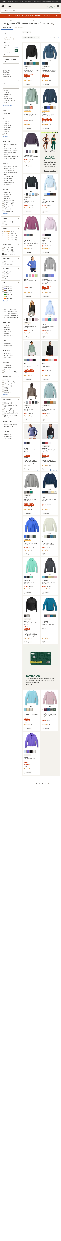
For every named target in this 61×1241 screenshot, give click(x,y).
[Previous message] (5, 16)
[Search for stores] (16, 50)
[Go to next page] (48, 783)
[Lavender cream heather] (36, 319)
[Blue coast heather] (49, 235)
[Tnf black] (36, 151)
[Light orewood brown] (49, 360)
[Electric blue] (48, 194)
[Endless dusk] (27, 151)
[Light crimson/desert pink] (55, 360)
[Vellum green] (49, 577)
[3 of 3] (32, 272)
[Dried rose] (46, 443)
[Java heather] (54, 194)
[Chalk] (28, 709)
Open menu (58, 6)
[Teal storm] (34, 63)
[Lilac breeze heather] (43, 235)
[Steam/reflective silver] (25, 360)
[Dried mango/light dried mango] (51, 402)
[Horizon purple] (49, 275)
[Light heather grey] (36, 194)
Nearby (16, 47)
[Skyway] (43, 319)
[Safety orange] (46, 360)
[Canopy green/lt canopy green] (48, 402)
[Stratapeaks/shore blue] (28, 235)
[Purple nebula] (48, 107)
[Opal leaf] (49, 319)
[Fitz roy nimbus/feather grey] (51, 709)
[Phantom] (52, 360)
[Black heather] (27, 194)
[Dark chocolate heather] (33, 319)
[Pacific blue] (31, 577)
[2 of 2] (50, 706)
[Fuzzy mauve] (48, 615)
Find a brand (6, 84)
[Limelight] (36, 275)
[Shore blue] (51, 536)
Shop (9, 6)
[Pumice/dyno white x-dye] (52, 577)
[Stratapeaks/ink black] (31, 235)
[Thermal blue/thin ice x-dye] (25, 107)
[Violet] (28, 751)
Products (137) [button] (7, 27)
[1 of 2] (49, 706)
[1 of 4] (30, 60)
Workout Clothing (16, 20)
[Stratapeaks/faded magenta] (25, 235)
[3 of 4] (50, 60)
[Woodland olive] (37, 63)
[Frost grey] (30, 151)
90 (58, 37)
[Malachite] (31, 492)
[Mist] (31, 709)
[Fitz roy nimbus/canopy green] (54, 709)
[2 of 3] (31, 272)
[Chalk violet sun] (55, 319)
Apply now (29, 684)
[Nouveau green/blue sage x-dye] (28, 107)
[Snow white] (52, 319)
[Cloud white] (30, 319)
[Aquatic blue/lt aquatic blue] (51, 615)
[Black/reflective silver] (34, 360)
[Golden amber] (51, 107)
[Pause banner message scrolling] (56, 16)
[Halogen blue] (25, 751)
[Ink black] (48, 536)
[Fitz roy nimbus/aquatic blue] (48, 709)
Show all (5, 136)
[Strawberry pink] (46, 319)
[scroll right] (57, 107)
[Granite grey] (36, 402)
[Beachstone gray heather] (54, 107)
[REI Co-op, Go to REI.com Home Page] (3, 6)
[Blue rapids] (27, 275)
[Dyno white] (54, 402)
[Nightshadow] (25, 443)
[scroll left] (43, 107)
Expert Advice (18, 27)
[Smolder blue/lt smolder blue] (46, 577)
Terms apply (35, 682)
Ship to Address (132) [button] (10, 60)
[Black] (28, 63)
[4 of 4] (32, 60)
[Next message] (54, 16)
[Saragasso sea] (25, 63)
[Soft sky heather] (30, 194)
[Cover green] (54, 536)
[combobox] (30, 11)
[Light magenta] (31, 360)
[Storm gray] (28, 615)
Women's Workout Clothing (28, 20)
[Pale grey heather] (49, 492)
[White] (34, 751)
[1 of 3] (30, 272)
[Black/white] (30, 275)
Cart (54, 6)
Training (9, 20)
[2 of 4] (31, 60)
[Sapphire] (28, 360)
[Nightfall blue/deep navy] (25, 577)
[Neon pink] (33, 275)
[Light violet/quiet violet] (55, 577)
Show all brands (7, 105)
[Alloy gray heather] (31, 63)
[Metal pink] (30, 402)
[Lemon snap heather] (52, 492)
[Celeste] (25, 709)
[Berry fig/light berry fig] (45, 402)
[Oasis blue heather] (33, 194)
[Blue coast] (28, 536)
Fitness (4, 20)
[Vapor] (49, 443)
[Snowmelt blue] (43, 577)
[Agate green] (34, 536)
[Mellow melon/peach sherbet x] (31, 107)
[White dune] (33, 151)
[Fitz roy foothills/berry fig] (45, 709)
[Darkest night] (27, 319)
